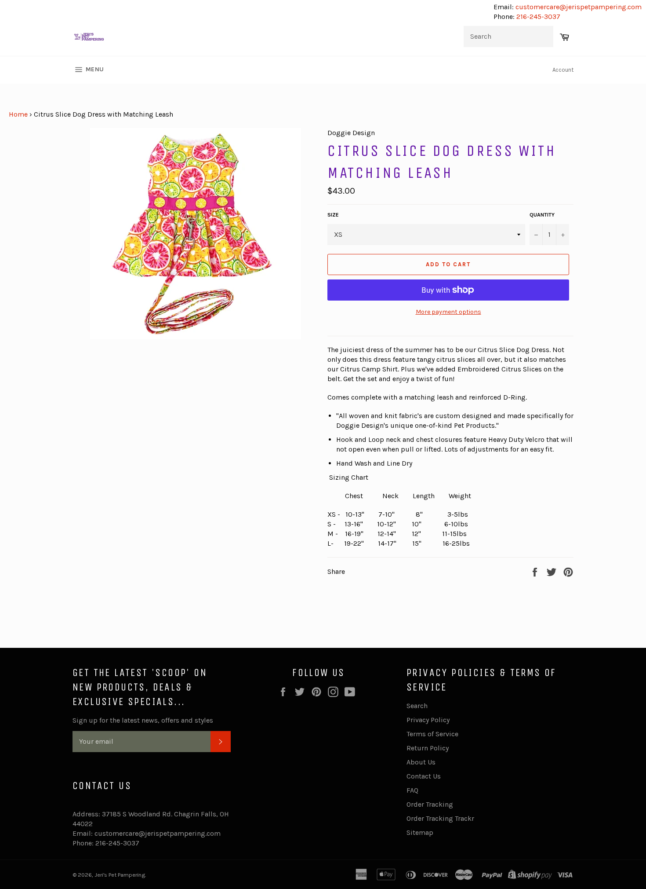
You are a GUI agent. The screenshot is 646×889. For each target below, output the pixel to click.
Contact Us (423, 776)
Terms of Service (432, 734)
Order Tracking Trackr (440, 818)
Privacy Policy (428, 720)
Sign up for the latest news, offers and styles (143, 720)
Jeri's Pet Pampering (119, 874)
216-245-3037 (538, 16)
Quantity (542, 215)
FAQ (412, 790)
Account (562, 69)
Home (18, 114)
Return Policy (427, 748)
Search (417, 706)
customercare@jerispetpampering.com (578, 7)
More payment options (448, 312)
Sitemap (419, 832)
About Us (421, 762)
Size (333, 215)
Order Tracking (429, 804)
